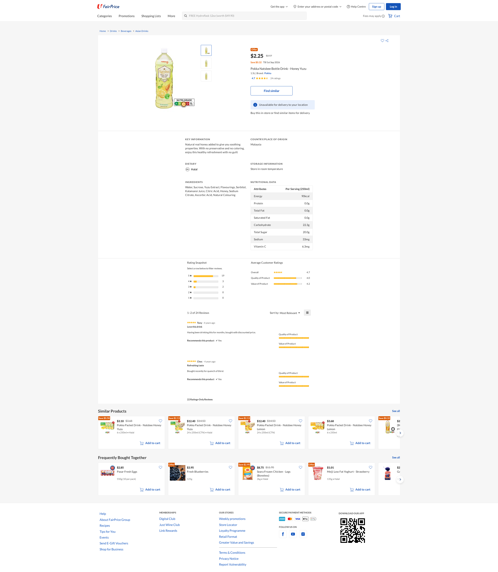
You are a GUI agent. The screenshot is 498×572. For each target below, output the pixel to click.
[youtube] (293, 536)
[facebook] (283, 536)
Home (103, 31)
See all (396, 411)
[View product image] (206, 50)
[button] (383, 16)
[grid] (249, 433)
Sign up (376, 6)
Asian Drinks (141, 31)
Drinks (113, 31)
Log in (393, 6)
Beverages (126, 31)
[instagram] (303, 536)
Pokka (267, 73)
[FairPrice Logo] (108, 6)
